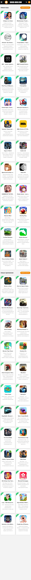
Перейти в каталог (25, 7)
